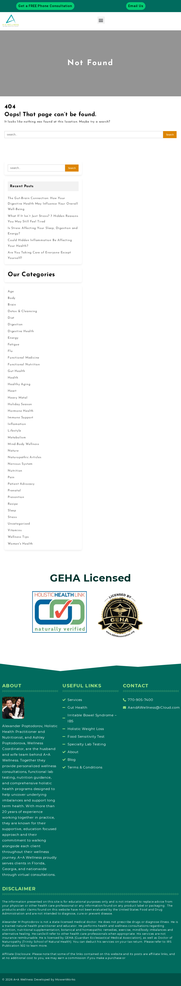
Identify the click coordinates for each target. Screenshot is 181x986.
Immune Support (20, 417)
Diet (11, 318)
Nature (13, 450)
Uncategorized (19, 523)
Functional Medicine (23, 357)
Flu (10, 351)
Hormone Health (21, 411)
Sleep (12, 510)
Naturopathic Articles (24, 457)
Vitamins (15, 530)
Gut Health (16, 371)
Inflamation (17, 424)
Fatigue (13, 344)
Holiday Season (20, 404)
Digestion (15, 324)
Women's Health (20, 543)
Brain (12, 304)
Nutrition (15, 470)
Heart (12, 391)
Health (13, 377)
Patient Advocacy (21, 484)
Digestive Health (21, 331)
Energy (13, 338)
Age (11, 291)
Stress (12, 517)
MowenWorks (65, 979)
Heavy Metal (18, 397)
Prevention (16, 497)
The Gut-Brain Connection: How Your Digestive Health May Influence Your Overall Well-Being (43, 204)
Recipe (13, 504)
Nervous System (20, 464)
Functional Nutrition (24, 364)
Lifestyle (14, 430)
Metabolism (17, 437)
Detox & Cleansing (22, 311)
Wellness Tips (18, 537)
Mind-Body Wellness (23, 444)
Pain (11, 477)
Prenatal (14, 490)
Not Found (90, 63)
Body (11, 298)
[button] (101, 20)
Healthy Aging (19, 384)
